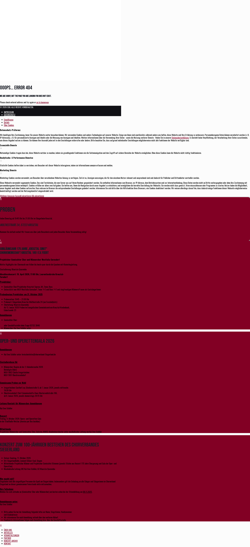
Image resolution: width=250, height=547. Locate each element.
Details (6, 122)
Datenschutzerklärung (180, 137)
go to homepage (42, 102)
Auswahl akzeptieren (23, 195)
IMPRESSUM (9, 112)
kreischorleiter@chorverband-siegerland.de (48, 328)
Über (9, 125)
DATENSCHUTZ (9, 114)
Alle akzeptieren (38, 195)
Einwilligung (8, 119)
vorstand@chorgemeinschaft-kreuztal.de (20, 322)
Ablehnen (3, 195)
